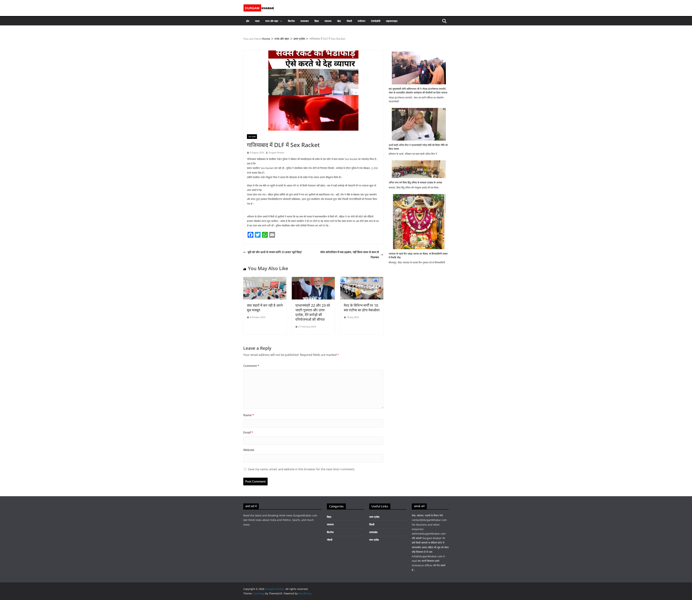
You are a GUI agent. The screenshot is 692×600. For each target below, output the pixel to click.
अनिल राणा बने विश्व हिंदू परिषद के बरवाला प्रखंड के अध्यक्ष (415, 182)
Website (248, 450)
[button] (280, 21)
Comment (251, 366)
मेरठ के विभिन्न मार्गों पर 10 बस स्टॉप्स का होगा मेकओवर (362, 307)
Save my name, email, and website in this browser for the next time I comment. (301, 469)
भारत (257, 21)
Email (248, 432)
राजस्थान (304, 21)
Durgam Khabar (277, 152)
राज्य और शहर (271, 21)
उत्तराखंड (373, 532)
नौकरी (349, 21)
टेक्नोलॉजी (375, 21)
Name (248, 415)
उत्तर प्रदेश (252, 136)
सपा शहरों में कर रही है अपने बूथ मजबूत (265, 307)
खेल (339, 21)
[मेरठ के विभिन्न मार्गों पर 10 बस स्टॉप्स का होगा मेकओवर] (361, 279)
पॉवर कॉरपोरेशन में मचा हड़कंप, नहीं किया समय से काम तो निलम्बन (349, 254)
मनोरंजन (361, 21)
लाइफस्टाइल (391, 21)
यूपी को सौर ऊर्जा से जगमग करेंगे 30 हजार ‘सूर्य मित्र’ (275, 252)
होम (247, 21)
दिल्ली (371, 524)
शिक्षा (316, 21)
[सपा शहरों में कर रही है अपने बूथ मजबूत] (264, 279)
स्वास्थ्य (328, 21)
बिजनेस (291, 21)
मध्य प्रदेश (374, 539)
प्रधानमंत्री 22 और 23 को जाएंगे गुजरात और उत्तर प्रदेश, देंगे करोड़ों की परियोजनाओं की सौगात (312, 312)
